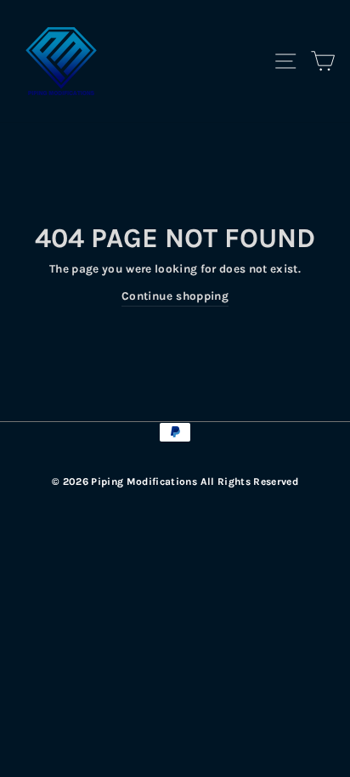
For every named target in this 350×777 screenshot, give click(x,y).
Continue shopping (175, 296)
